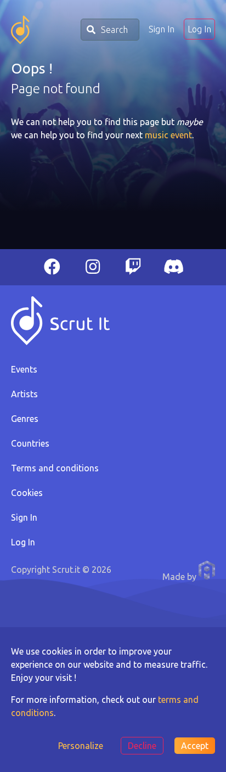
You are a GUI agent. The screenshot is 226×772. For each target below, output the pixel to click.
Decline (142, 746)
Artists (24, 394)
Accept (194, 746)
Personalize (80, 746)
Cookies (27, 493)
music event (168, 135)
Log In (199, 29)
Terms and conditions (55, 468)
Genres (24, 419)
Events (24, 369)
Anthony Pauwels (207, 570)
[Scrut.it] (20, 29)
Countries (30, 443)
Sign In (161, 29)
